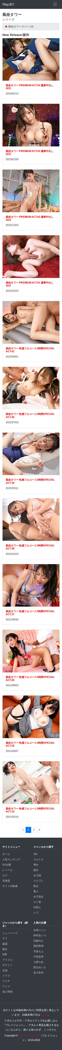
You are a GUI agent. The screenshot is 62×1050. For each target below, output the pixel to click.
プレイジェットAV (29, 1035)
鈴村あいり (39, 935)
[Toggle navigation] (55, 4)
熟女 (35, 886)
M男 (4, 954)
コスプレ (38, 880)
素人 (35, 891)
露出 (35, 870)
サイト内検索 (10, 886)
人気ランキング (11, 859)
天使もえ (38, 951)
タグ (4, 875)
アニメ (6, 986)
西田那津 (38, 946)
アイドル (7, 959)
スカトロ (38, 859)
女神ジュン (39, 930)
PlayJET (8, 4)
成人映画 (7, 991)
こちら (44, 1014)
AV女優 (6, 864)
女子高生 (38, 896)
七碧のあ (38, 962)
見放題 (6, 880)
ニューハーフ (10, 933)
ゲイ (4, 938)
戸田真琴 (38, 956)
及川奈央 (38, 972)
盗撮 (4, 943)
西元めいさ (39, 967)
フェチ (6, 981)
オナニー (7, 965)
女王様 (37, 875)
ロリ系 (37, 902)
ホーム (6, 854)
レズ (35, 912)
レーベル (7, 870)
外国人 (37, 907)
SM (35, 854)
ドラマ (6, 975)
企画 (4, 970)
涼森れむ (38, 940)
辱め (35, 864)
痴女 (4, 949)
